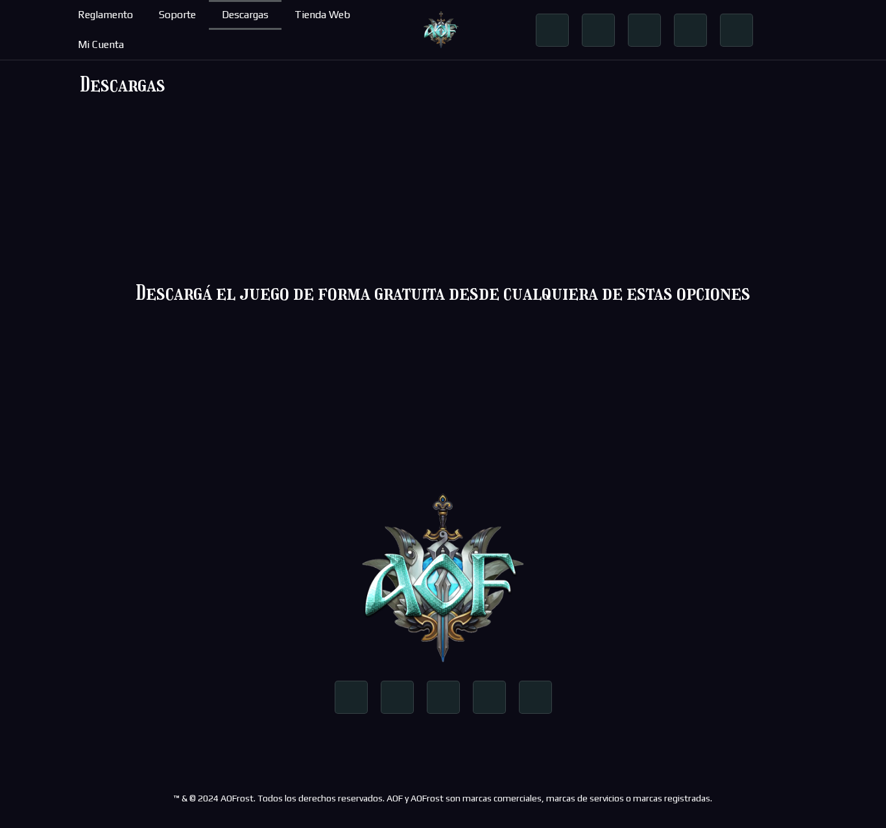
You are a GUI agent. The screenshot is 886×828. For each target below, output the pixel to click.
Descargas (245, 14)
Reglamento (105, 14)
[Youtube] (644, 30)
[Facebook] (552, 30)
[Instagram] (598, 30)
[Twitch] (736, 30)
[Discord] (690, 30)
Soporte (177, 14)
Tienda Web (322, 14)
